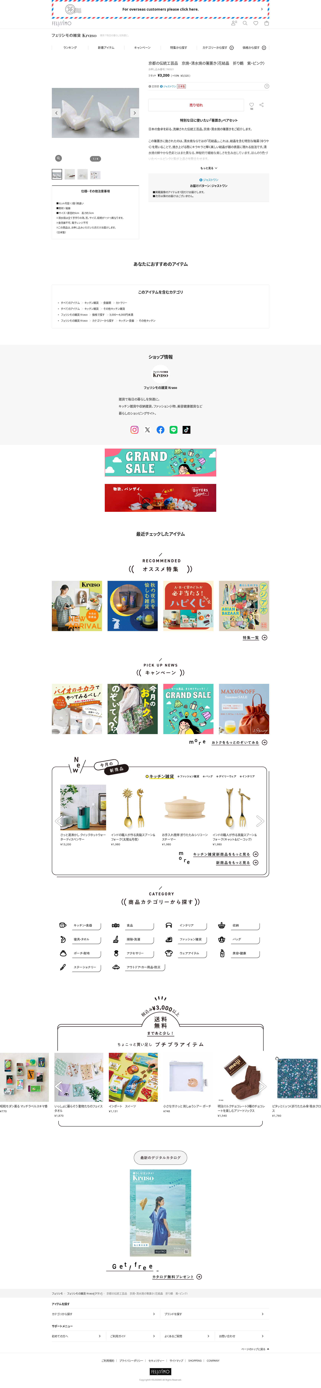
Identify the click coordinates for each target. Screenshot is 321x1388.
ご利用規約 (108, 1360)
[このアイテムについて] (267, 86)
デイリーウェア (227, 776)
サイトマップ (176, 1360)
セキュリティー (156, 1360)
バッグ (209, 776)
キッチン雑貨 (161, 776)
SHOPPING (195, 1360)
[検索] (245, 23)
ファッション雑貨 (189, 776)
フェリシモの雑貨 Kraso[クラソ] (84, 1293)
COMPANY (213, 1360)
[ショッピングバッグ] (266, 23)
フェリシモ (57, 1293)
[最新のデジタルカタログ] (160, 1213)
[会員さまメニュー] (234, 23)
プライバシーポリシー (131, 1360)
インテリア (248, 776)
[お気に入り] (255, 23)
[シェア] (261, 105)
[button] (134, 112)
